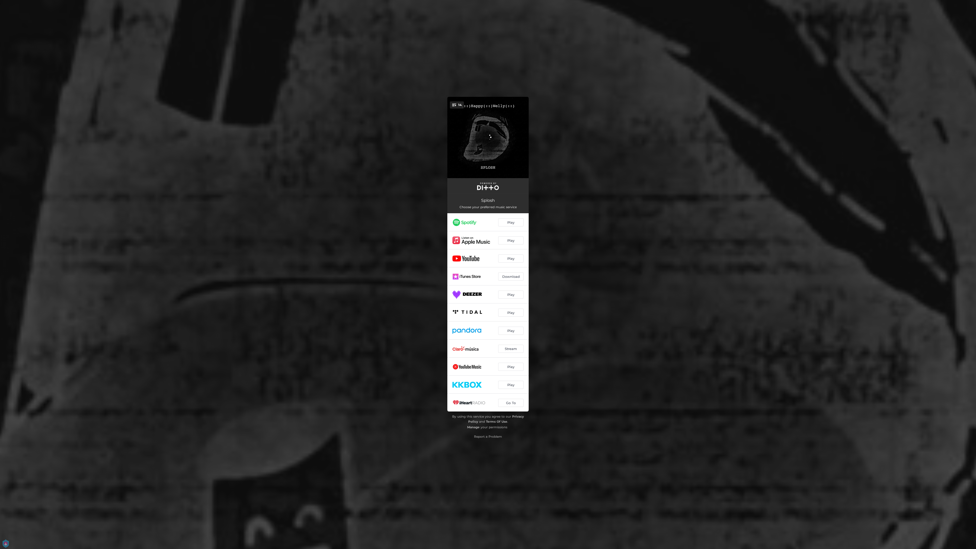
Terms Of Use (496, 421)
